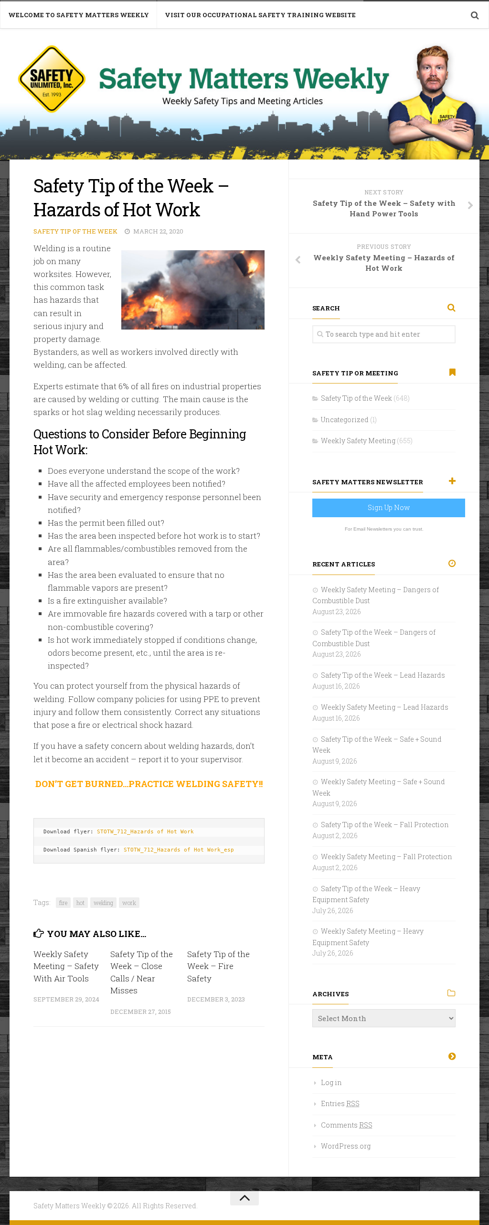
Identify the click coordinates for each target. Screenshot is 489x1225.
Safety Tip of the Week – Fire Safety (218, 966)
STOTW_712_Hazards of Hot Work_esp (179, 850)
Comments (346, 1124)
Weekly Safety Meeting (358, 440)
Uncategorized (345, 419)
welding (103, 902)
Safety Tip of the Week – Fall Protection (385, 824)
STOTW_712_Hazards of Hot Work (145, 832)
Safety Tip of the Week (75, 231)
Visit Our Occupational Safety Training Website (260, 15)
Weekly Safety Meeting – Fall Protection (386, 856)
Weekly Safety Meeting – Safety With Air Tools (66, 966)
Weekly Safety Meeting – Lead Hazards (384, 707)
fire (63, 902)
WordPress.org (346, 1145)
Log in (331, 1082)
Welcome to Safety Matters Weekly (78, 15)
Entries (340, 1103)
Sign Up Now (389, 507)
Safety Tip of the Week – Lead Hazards (383, 675)
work (129, 902)
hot (80, 902)
